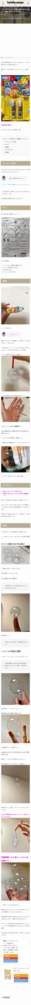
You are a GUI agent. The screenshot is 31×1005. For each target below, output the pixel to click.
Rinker (20, 972)
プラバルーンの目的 (10, 141)
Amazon (7, 955)
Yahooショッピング (10, 961)
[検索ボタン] (28, 3)
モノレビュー (6, 14)
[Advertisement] (15, 40)
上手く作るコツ (9, 149)
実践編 (7, 147)
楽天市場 (7, 958)
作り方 (7, 144)
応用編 (7, 152)
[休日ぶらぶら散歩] (15, 3)
